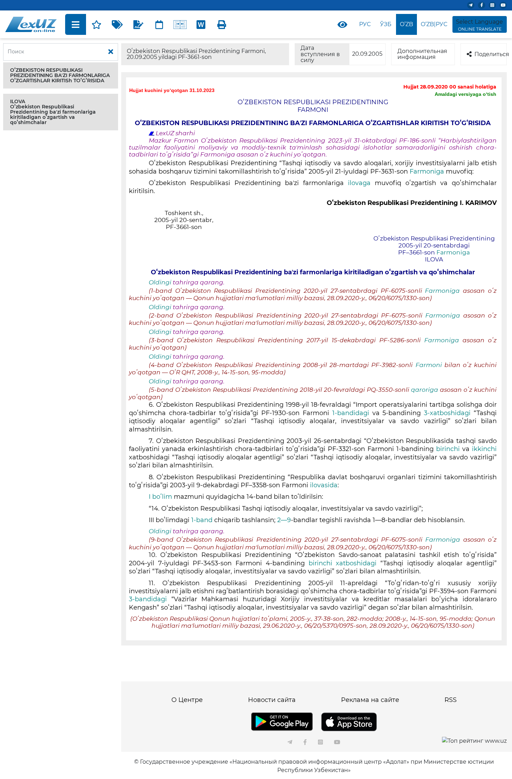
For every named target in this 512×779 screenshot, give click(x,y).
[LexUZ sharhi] (138, 24)
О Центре (187, 700)
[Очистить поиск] (111, 52)
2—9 (284, 520)
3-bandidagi (150, 599)
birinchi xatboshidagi (344, 563)
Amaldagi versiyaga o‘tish (465, 94)
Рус (365, 24)
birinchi (448, 449)
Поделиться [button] (490, 54)
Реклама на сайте (370, 700)
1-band (200, 520)
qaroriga (425, 389)
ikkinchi (484, 449)
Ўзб (385, 24)
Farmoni (429, 364)
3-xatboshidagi (449, 413)
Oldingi (160, 282)
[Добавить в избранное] (96, 24)
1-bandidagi (352, 413)
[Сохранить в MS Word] (201, 24)
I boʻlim (160, 497)
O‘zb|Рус (434, 24)
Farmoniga (428, 171)
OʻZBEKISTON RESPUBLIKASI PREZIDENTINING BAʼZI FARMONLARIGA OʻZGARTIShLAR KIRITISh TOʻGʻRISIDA (60, 75)
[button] (60, 75)
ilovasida (324, 485)
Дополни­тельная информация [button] (422, 54)
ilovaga (361, 183)
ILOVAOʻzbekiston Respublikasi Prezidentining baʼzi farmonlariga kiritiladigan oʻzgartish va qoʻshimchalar (53, 111)
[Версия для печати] (221, 24)
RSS (450, 700)
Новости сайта (272, 700)
